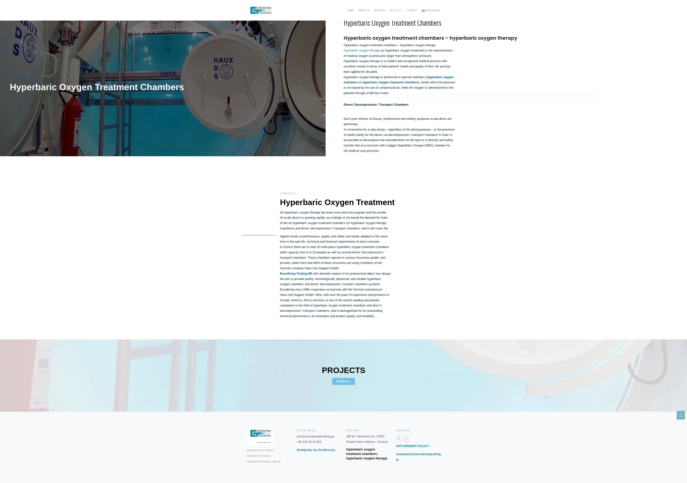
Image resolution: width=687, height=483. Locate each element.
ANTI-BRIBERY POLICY (412, 446)
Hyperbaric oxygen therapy (362, 50)
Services (379, 10)
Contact (412, 10)
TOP (681, 416)
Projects (395, 10)
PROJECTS (343, 370)
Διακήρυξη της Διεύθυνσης (316, 450)
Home (351, 10)
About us (364, 10)
